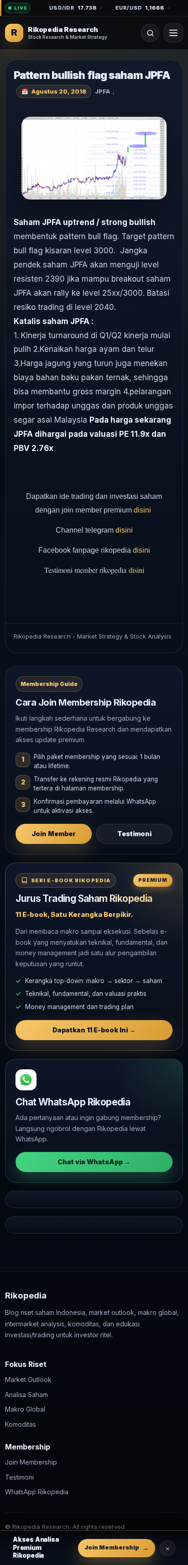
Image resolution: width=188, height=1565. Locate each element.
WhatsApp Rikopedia (36, 1492)
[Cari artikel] (150, 33)
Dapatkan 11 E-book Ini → (94, 1030)
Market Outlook (28, 1379)
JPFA (102, 91)
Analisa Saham (26, 1394)
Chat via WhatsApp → (94, 1162)
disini (143, 510)
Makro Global (25, 1409)
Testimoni (134, 833)
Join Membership (31, 1462)
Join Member (53, 833)
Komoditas (20, 1424)
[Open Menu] (173, 32)
